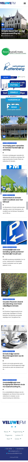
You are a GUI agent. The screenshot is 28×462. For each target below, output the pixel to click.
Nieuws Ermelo (9, 28)
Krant (8, 439)
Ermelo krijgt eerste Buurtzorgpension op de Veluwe (13, 356)
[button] (24, 3)
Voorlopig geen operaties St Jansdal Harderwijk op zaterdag (13, 148)
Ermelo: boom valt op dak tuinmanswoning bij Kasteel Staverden (13, 33)
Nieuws (3, 28)
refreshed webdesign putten (8, 116)
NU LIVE (6, 77)
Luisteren (18, 435)
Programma (8, 435)
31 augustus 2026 (8, 35)
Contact (17, 439)
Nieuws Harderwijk (12, 143)
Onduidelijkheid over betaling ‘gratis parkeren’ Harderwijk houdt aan (13, 252)
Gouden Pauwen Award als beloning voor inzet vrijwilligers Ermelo (13, 304)
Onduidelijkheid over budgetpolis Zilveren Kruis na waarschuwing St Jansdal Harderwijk (14, 385)
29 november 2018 (9, 152)
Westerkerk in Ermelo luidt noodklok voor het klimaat (13, 200)
